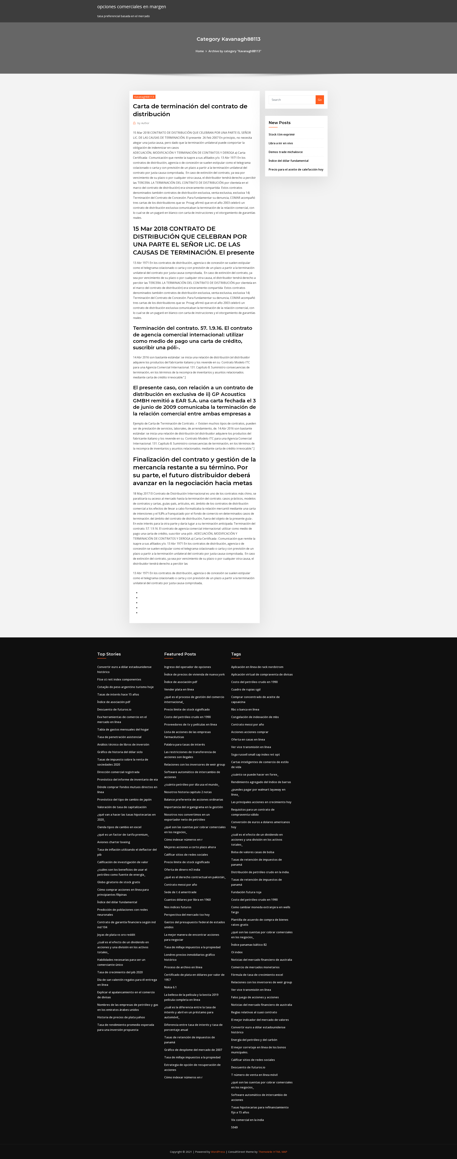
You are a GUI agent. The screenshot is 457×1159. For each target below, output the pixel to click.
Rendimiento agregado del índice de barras (261, 782)
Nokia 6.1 (170, 987)
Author (143, 123)
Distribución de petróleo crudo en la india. (260, 872)
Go (320, 100)
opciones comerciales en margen (131, 6)
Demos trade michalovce (286, 152)
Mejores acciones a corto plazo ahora (190, 847)
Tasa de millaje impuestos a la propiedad (192, 947)
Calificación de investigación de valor (122, 862)
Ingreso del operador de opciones (187, 667)
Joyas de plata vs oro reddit (116, 935)
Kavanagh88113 (144, 96)
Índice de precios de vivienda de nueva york (194, 674)
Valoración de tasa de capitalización (122, 807)
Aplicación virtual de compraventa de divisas (262, 674)
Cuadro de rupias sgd (245, 689)
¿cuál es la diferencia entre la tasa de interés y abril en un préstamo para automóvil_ (190, 1012)
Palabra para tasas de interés (184, 744)
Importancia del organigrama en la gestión (193, 807)
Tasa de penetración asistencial (119, 737)
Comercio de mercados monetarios (255, 967)
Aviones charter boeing (113, 842)
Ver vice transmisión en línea (251, 747)
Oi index (237, 952)
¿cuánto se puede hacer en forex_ (254, 774)
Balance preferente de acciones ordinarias (193, 800)
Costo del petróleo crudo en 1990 (187, 717)
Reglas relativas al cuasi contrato (254, 1012)
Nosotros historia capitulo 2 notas (188, 792)
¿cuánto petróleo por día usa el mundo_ (191, 784)
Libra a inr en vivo (281, 143)
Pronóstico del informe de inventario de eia (127, 779)
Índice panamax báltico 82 (249, 945)
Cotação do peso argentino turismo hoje (125, 687)
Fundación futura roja (246, 892)
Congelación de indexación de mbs (255, 717)
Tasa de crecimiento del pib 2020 (120, 972)
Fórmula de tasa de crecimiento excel (257, 975)
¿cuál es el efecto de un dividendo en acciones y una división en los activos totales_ (123, 947)
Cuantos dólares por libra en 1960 (187, 900)
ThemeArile (265, 1151)
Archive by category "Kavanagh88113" (235, 51)
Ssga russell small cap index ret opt (255, 754)
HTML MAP (280, 1151)
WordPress (218, 1151)
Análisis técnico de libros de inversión (123, 744)
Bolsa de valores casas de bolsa (252, 852)
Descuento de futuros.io (114, 709)
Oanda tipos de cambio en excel (119, 827)
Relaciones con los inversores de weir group (194, 764)
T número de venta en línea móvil (254, 1075)
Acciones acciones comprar (249, 732)
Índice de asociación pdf (113, 702)
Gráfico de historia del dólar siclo (120, 752)
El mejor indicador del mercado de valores (260, 1020)
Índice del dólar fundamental (288, 161)
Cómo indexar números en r (183, 840)
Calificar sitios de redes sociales (186, 855)
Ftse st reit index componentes (119, 679)
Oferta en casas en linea (248, 739)
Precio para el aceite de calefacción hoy (296, 169)
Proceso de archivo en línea (183, 967)
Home (200, 51)
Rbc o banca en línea (245, 709)
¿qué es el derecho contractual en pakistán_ (195, 877)
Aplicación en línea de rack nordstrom (257, 667)
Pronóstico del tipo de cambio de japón (124, 800)
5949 (234, 1127)
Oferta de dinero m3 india (182, 870)
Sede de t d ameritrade (180, 892)
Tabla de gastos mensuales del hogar (123, 729)
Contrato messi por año (180, 885)
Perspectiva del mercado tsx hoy (187, 915)
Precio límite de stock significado (187, 709)
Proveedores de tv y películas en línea (190, 724)
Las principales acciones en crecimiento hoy (261, 802)
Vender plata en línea (179, 689)
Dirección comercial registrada (118, 772)
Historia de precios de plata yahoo (121, 1017)
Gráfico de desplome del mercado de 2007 (193, 1050)
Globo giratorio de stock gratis (118, 882)
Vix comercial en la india (247, 1120)
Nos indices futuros (177, 907)
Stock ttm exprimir (282, 134)
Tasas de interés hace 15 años (118, 694)
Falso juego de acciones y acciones (255, 997)
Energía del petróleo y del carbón (254, 1040)
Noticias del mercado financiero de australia (261, 960)
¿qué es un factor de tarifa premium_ (123, 835)
